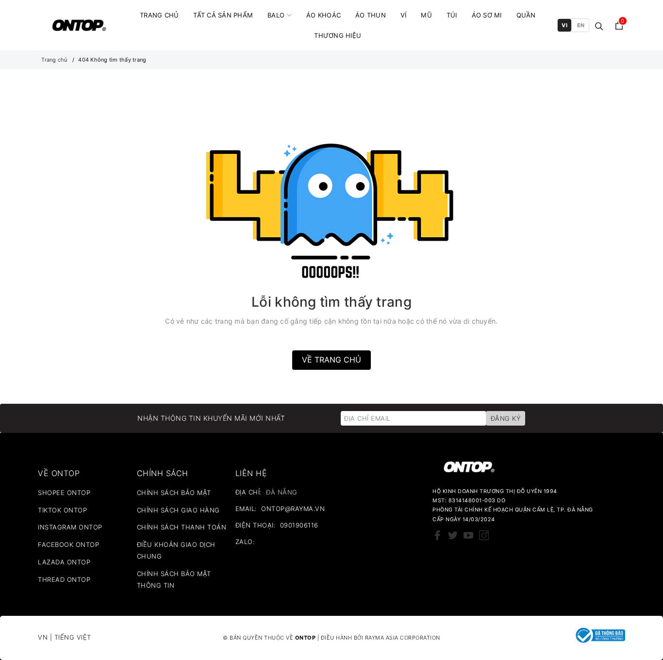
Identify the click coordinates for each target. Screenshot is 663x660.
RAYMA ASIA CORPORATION (402, 637)
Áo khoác (323, 15)
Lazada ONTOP (64, 562)
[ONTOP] (79, 25)
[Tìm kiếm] (599, 25)
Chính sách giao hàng (178, 510)
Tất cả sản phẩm (223, 15)
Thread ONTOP (64, 579)
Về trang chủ (331, 359)
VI (564, 25)
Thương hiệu (337, 35)
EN (581, 25)
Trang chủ (159, 15)
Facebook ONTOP (68, 544)
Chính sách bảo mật (174, 492)
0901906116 (299, 525)
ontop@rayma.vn (293, 508)
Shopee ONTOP (64, 492)
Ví (403, 15)
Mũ (426, 15)
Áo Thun (370, 15)
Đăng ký (506, 418)
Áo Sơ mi (487, 15)
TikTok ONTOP (62, 510)
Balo (275, 15)
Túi (452, 15)
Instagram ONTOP (70, 527)
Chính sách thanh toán (182, 527)
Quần (526, 15)
